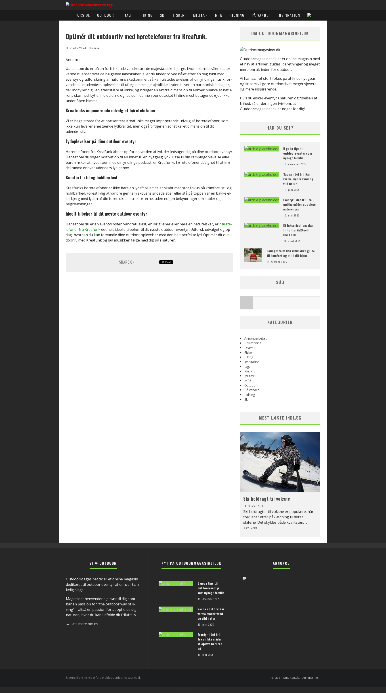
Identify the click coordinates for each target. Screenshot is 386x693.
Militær (200, 15)
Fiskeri (179, 15)
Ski (163, 15)
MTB (218, 15)
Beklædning (252, 343)
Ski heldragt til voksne (266, 498)
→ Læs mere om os (82, 623)
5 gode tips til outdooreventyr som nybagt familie (297, 153)
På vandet (261, 15)
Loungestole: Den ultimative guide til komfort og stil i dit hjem (291, 253)
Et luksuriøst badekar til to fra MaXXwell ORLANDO (298, 230)
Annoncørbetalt (255, 338)
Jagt (129, 15)
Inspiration (289, 15)
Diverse (94, 48)
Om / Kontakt (291, 678)
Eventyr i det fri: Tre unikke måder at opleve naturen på (299, 204)
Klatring (249, 371)
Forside (83, 15)
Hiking (147, 15)
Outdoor (105, 15)
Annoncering (310, 678)
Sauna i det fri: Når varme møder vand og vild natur (298, 179)
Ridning (237, 15)
